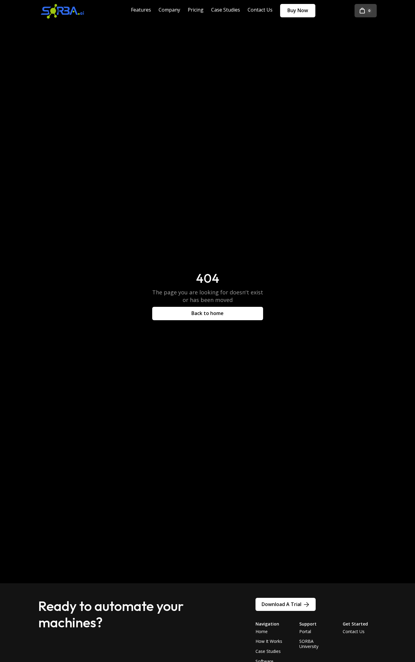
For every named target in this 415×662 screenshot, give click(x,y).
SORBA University (308, 643)
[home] (67, 10)
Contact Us (354, 631)
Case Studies (268, 651)
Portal (305, 631)
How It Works (269, 641)
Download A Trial (281, 604)
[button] (366, 10)
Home (262, 631)
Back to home (207, 313)
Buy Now (297, 10)
